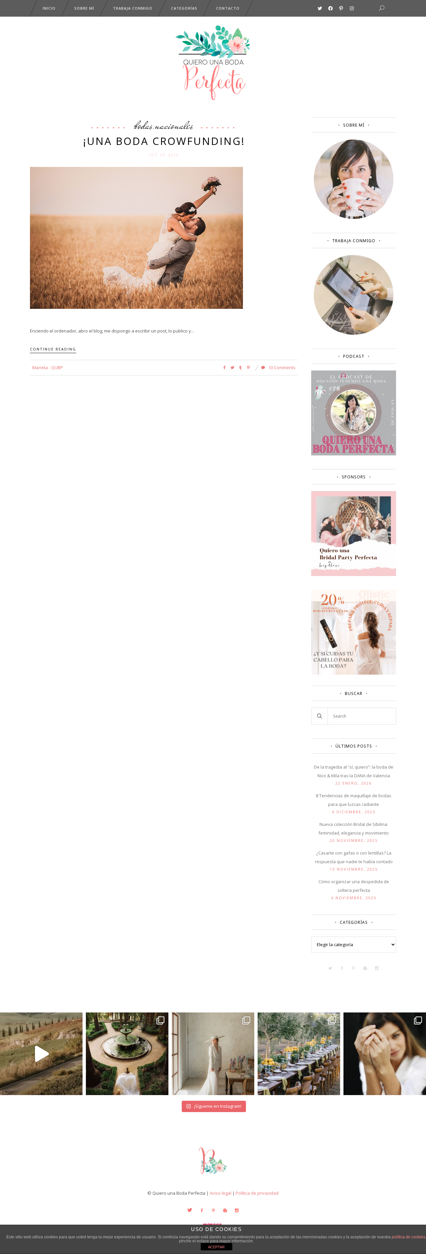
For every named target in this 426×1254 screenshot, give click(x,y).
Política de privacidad (257, 1193)
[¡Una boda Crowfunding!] (136, 237)
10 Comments (281, 367)
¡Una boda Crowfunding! (164, 141)
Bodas (143, 125)
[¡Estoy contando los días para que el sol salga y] (299, 1053)
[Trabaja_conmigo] (354, 333)
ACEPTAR (216, 1247)
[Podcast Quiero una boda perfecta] (353, 454)
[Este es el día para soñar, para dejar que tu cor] (127, 1053)
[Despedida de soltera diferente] (353, 574)
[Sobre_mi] (354, 218)
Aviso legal (220, 1193)
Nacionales (174, 125)
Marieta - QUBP (47, 367)
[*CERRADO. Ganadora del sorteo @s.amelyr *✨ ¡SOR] (384, 1053)
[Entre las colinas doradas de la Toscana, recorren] (41, 1053)
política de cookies (408, 1237)
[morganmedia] (213, 1176)
